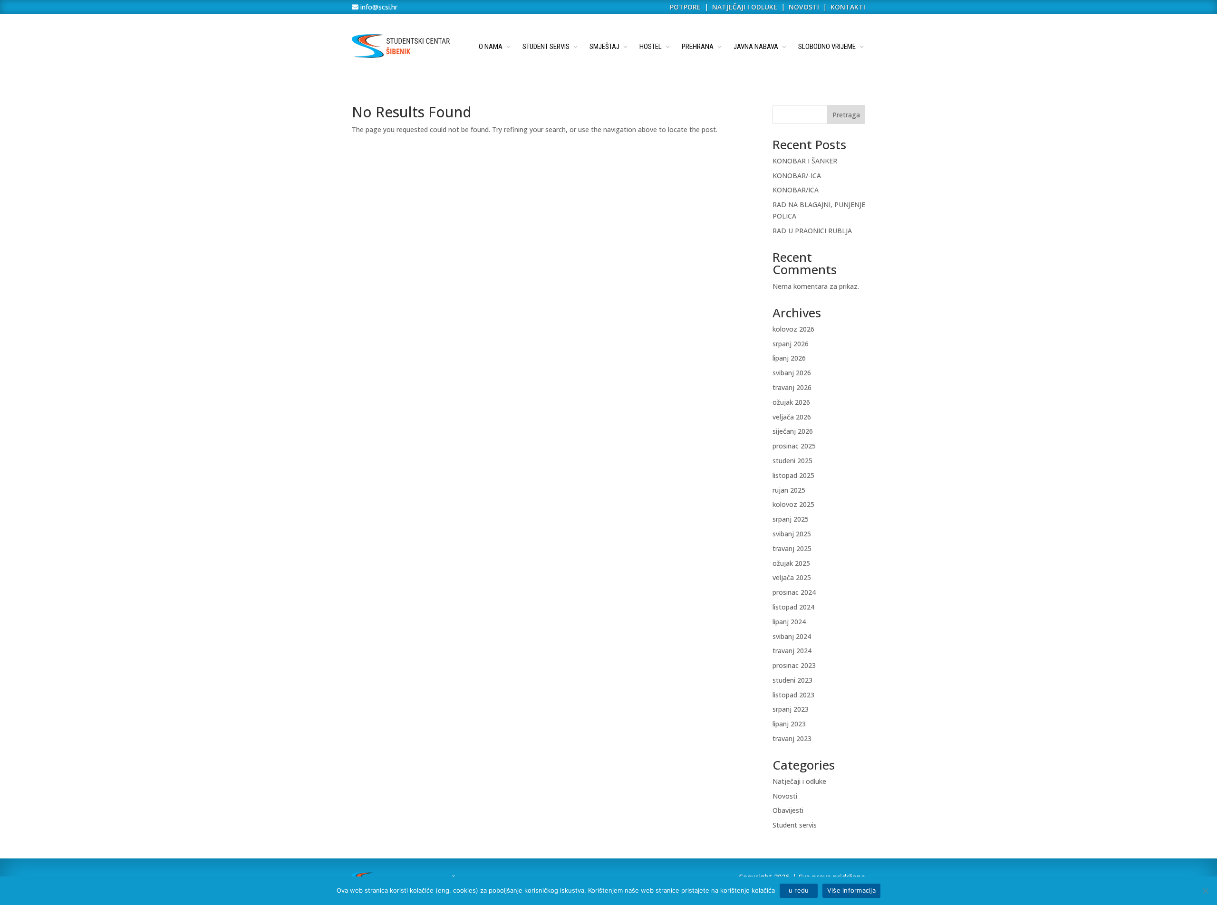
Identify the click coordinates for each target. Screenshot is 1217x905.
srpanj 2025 (791, 519)
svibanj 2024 (792, 636)
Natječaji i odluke (799, 781)
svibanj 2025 (792, 533)
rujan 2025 (789, 490)
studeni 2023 (792, 680)
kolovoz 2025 (793, 504)
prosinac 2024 (794, 592)
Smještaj (604, 46)
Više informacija (851, 890)
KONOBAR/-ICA (797, 175)
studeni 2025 (792, 460)
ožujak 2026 (791, 402)
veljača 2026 (792, 416)
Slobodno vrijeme (827, 46)
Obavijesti (788, 810)
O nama (490, 46)
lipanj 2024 (789, 621)
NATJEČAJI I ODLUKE (744, 6)
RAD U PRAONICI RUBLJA (812, 230)
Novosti (785, 795)
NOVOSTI (805, 6)
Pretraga (846, 114)
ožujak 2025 (791, 563)
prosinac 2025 (794, 445)
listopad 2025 (793, 475)
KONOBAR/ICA (796, 189)
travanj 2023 (792, 738)
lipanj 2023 (789, 723)
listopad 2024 (793, 606)
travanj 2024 (792, 650)
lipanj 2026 (789, 357)
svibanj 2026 (792, 372)
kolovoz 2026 (793, 328)
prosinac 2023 (794, 665)
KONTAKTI (848, 6)
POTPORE (685, 6)
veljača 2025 (792, 577)
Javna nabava (756, 46)
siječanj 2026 (793, 431)
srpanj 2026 (791, 343)
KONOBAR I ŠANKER (805, 160)
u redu (798, 890)
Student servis (546, 46)
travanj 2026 (792, 387)
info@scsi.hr (377, 6)
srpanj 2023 (791, 709)
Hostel (650, 46)
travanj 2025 (792, 548)
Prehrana (698, 46)
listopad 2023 (793, 694)
